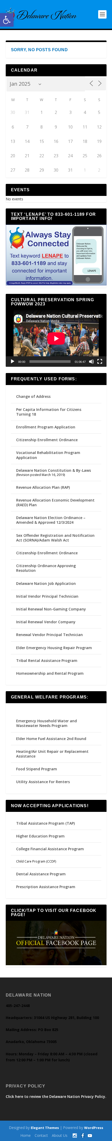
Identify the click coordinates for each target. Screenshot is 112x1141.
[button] (7, 20)
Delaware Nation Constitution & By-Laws (53, 470)
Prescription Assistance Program (45, 886)
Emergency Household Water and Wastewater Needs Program (46, 723)
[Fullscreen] (99, 361)
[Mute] (91, 361)
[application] (56, 338)
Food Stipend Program (36, 768)
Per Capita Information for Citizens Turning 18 (48, 412)
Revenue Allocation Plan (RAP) (43, 487)
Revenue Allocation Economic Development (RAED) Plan (55, 502)
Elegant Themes (45, 1127)
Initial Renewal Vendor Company (46, 621)
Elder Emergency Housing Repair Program (54, 647)
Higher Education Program (40, 836)
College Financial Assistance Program (50, 848)
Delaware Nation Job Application (46, 583)
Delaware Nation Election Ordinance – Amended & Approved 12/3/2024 (50, 520)
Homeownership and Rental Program (50, 673)
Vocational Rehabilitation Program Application (48, 455)
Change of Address (33, 396)
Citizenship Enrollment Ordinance (47, 439)
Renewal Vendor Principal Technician (49, 634)
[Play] (12, 361)
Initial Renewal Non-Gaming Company (51, 609)
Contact (41, 1135)
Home (25, 1135)
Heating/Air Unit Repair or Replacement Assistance (52, 754)
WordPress (93, 1127)
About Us (59, 1135)
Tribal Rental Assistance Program (47, 660)
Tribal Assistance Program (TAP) (45, 823)
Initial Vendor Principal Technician (47, 596)
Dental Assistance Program (41, 873)
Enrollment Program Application (45, 426)
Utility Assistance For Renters (43, 781)
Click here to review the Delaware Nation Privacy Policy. (56, 1096)
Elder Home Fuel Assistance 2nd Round (51, 738)
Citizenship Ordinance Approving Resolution (46, 568)
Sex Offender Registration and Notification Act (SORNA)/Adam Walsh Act (55, 538)
